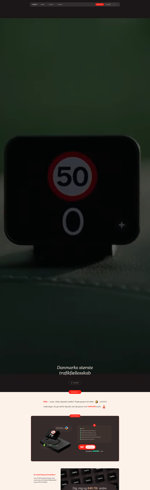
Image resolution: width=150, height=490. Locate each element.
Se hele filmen (76, 382)
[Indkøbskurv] (117, 4)
